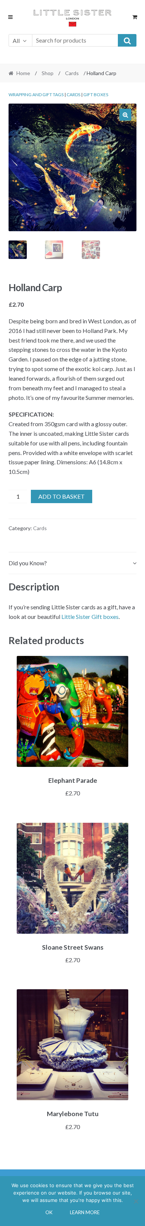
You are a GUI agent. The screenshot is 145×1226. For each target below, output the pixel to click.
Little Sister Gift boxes (90, 616)
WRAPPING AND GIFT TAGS (36, 94)
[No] (135, 1201)
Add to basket (61, 496)
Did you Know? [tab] (28, 562)
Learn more (85, 1212)
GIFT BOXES (95, 94)
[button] (125, 115)
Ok (48, 1212)
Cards (72, 73)
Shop (48, 73)
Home (23, 73)
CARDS (73, 94)
